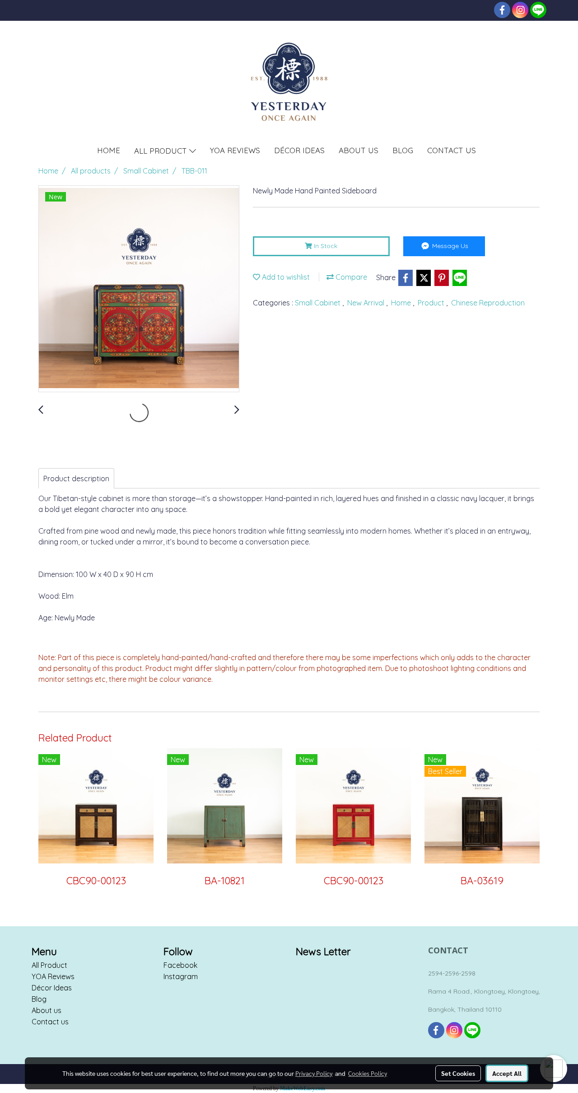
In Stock (324, 246)
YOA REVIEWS (235, 150)
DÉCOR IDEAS (299, 150)
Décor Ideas (52, 987)
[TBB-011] (139, 289)
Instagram (180, 976)
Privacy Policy (313, 1073)
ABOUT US (358, 150)
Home (402, 302)
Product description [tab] (76, 478)
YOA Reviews (53, 976)
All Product (49, 965)
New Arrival (366, 302)
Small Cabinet (318, 302)
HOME (108, 150)
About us (46, 1010)
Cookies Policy (367, 1073)
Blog (39, 999)
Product (432, 302)
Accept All (507, 1073)
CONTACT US (451, 150)
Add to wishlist (285, 276)
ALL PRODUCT (161, 150)
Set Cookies (458, 1073)
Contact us (50, 1021)
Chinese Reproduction (488, 302)
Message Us (449, 246)
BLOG (402, 150)
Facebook (180, 965)
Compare (350, 276)
